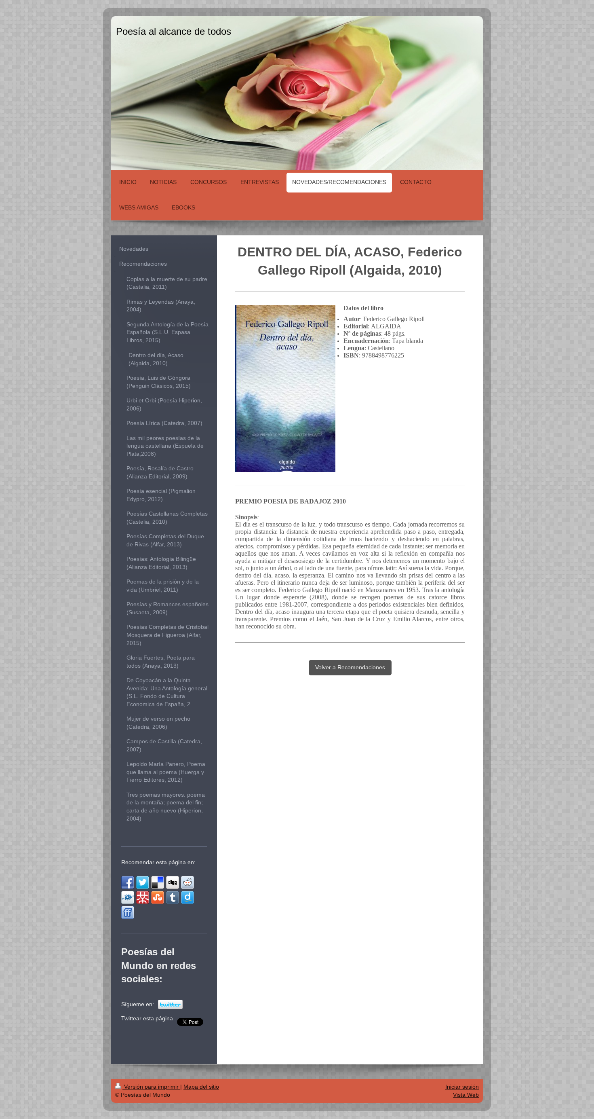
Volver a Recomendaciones (350, 667)
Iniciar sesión (462, 1086)
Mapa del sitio (201, 1086)
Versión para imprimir (151, 1086)
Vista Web (466, 1095)
